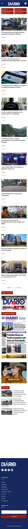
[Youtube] (12, 470)
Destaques (4, 487)
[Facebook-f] (2, 470)
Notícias (3, 496)
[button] (25, 3)
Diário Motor (4, 489)
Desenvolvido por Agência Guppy (14, 526)
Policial (3, 498)
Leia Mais (3, 37)
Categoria (3, 484)
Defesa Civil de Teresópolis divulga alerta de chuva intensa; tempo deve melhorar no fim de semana (13, 402)
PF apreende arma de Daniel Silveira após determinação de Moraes (12, 33)
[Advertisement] (14, 424)
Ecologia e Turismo (6, 491)
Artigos (3, 482)
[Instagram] (6, 470)
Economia (3, 494)
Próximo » (19, 287)
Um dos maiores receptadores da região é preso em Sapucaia (12, 113)
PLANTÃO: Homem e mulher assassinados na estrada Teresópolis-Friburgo (13, 140)
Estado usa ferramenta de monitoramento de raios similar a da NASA (12, 221)
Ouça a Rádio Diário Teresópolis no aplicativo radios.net (12, 168)
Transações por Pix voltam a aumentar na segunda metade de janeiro (13, 86)
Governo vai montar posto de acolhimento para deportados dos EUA (13, 59)
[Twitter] (9, 470)
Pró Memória (4, 501)
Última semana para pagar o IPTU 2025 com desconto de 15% (13, 276)
